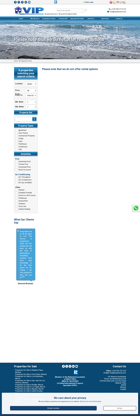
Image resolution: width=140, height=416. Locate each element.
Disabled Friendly (25, 193)
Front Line (22, 206)
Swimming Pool (24, 161)
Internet (21, 190)
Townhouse (22, 147)
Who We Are (34, 18)
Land (20, 141)
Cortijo (20, 138)
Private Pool (23, 164)
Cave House (23, 133)
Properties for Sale (48, 18)
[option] (26, 254)
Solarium (21, 204)
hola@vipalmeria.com (118, 12)
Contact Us (119, 18)
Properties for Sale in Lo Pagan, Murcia (30, 387)
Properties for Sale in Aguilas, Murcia (29, 389)
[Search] (85, 10)
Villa (20, 149)
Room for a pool (24, 170)
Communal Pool (24, 167)
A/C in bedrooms (25, 180)
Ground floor (23, 201)
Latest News (105, 18)
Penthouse (22, 144)
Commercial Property (26, 136)
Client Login (88, 2)
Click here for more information (90, 401)
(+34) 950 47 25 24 (118, 9)
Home (21, 18)
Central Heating (24, 209)
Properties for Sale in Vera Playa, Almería (31, 374)
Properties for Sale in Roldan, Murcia (29, 385)
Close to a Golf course (27, 195)
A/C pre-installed (25, 183)
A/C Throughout (24, 177)
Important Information (77, 18)
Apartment (22, 130)
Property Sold (63, 18)
